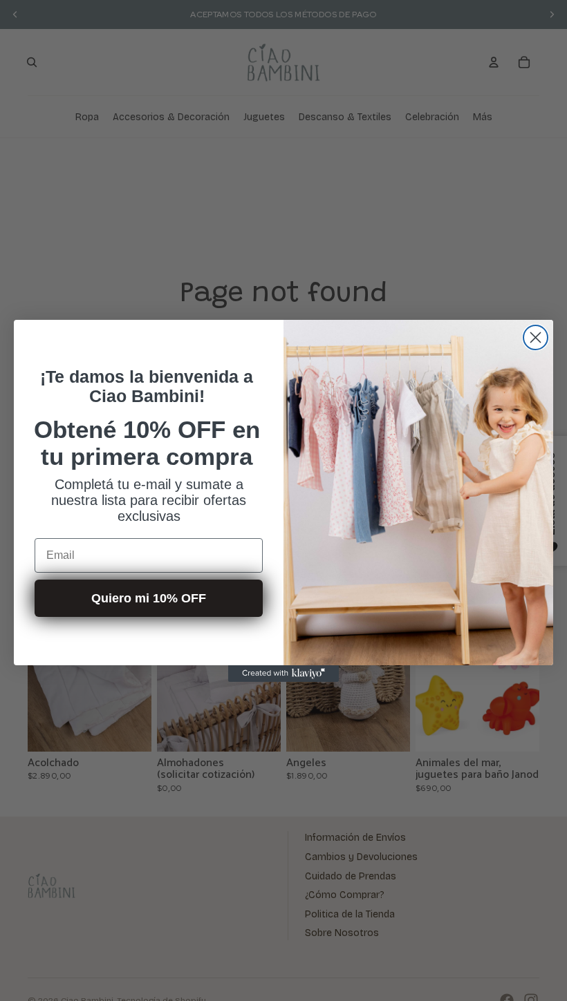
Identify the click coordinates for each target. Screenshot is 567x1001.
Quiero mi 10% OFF (148, 598)
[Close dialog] (535, 337)
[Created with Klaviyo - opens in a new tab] (283, 673)
